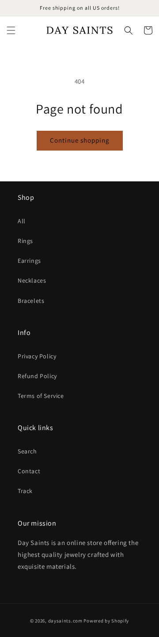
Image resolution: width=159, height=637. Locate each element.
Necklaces (32, 280)
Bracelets (31, 301)
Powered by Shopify (106, 621)
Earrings (29, 261)
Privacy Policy (37, 356)
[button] (11, 30)
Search (27, 451)
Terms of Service (41, 396)
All (22, 221)
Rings (25, 241)
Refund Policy (37, 376)
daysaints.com (65, 621)
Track (25, 491)
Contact (29, 471)
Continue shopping (80, 140)
